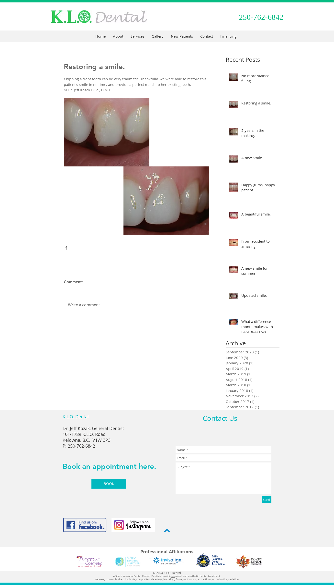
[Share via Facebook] (66, 248)
